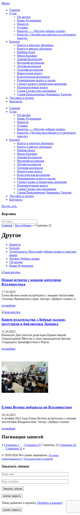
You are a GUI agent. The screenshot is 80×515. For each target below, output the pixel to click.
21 (32, 445)
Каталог (14, 41)
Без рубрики (23, 225)
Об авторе (23, 17)
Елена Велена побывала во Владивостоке (37, 407)
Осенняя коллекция (30, 69)
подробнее (9, 305)
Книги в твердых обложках (35, 45)
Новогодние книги (29, 73)
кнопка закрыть (12, 495)
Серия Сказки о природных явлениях (42, 83)
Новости (23, 24)
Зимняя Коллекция (29, 59)
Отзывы (22, 27)
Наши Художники (29, 20)
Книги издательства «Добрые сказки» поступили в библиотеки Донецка (34, 322)
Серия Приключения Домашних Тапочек (44, 94)
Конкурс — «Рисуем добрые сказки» (41, 31)
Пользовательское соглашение (38, 459)
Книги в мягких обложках (34, 48)
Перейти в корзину (50, 502)
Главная (14, 10)
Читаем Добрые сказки (24, 258)
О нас (13, 13)
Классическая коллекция (33, 76)
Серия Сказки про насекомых (36, 90)
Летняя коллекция (29, 66)
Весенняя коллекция (30, 62)
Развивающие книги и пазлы (36, 80)
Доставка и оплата (21, 98)
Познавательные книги (32, 87)
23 (67, 445)
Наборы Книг (26, 52)
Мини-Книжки (27, 55)
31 (13, 448)
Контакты (15, 101)
